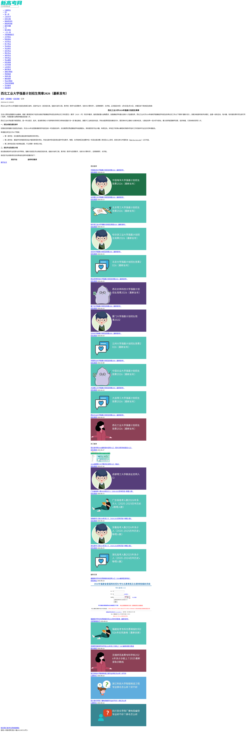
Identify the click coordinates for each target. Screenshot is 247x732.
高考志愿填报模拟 (13, 728)
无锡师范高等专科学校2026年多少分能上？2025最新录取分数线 (112, 646)
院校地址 (94, 581)
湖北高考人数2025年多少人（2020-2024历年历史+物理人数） (111, 546)
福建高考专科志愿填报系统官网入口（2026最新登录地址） (111, 578)
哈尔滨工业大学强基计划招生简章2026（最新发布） (108, 224)
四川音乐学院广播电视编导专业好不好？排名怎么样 (108, 700)
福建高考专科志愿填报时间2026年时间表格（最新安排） (110, 619)
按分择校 (94, 648)
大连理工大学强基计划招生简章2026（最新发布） (108, 388)
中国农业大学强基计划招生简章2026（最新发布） (108, 360)
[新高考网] (11, 4)
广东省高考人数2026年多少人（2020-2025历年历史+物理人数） (112, 491)
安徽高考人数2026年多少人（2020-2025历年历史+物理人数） (111, 518)
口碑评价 (94, 676)
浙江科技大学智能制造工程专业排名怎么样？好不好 (108, 673)
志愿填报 (8, 99)
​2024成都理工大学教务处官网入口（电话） (105, 464)
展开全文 (4, 162)
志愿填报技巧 (95, 621)
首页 (2, 99)
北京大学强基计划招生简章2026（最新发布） (106, 252)
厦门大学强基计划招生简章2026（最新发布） (106, 306)
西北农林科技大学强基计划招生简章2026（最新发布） (109, 279)
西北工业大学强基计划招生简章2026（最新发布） (108, 415)
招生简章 (16, 99)
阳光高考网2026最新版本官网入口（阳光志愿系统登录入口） (111, 448)
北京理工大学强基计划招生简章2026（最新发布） (108, 197)
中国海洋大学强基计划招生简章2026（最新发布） (108, 170)
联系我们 (4, 728)
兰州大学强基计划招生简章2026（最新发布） (106, 333)
